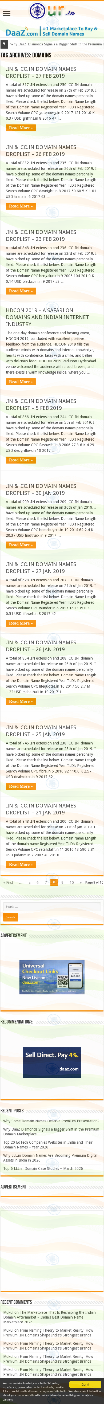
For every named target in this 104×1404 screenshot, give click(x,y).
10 (72, 882)
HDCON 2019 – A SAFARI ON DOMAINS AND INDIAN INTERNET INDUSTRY (47, 317)
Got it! (85, 1384)
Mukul (8, 1312)
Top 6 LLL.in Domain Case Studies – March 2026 (43, 1168)
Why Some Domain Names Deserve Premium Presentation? (51, 1121)
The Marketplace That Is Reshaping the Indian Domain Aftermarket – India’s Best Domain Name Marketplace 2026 (49, 1317)
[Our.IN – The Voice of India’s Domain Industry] (52, 9)
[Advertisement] (52, 1250)
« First (8, 882)
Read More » (21, 128)
